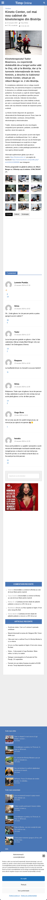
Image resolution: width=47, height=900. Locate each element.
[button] (44, 856)
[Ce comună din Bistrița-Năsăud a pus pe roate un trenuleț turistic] (9, 761)
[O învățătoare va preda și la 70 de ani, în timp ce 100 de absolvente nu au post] (9, 750)
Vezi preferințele (23, 891)
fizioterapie (25, 214)
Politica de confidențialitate (29, 895)
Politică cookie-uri (14, 895)
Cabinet (16, 214)
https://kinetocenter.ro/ (17, 157)
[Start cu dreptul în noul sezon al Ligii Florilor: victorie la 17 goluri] (9, 740)
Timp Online (24, 23)
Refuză (23, 885)
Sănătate (8, 8)
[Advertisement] (23, 244)
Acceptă (23, 879)
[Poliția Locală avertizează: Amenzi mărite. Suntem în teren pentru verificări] (9, 809)
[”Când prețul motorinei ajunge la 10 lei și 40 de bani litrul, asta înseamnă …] (9, 841)
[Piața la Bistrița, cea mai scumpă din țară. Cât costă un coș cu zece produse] (9, 830)
